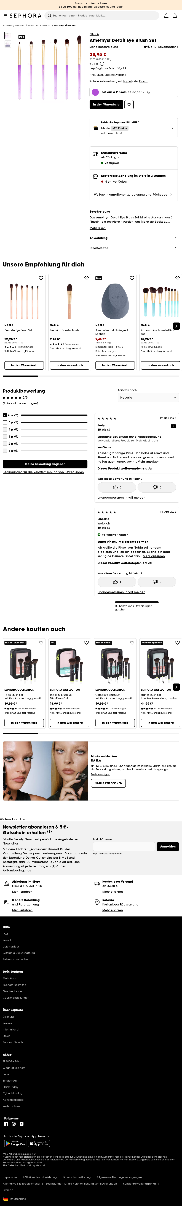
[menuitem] (166, 15)
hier (34, 1154)
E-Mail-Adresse (102, 839)
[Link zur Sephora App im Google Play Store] (15, 1143)
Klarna (143, 81)
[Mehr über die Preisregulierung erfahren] (102, 64)
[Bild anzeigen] (7, 35)
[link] (45, 464)
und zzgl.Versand (116, 74)
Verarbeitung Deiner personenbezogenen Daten (38, 853)
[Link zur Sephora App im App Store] (39, 1143)
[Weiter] (176, 326)
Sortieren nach (127, 390)
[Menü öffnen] (6, 15)
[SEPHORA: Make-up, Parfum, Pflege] (26, 15)
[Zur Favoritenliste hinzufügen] (41, 278)
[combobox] (148, 397)
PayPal (127, 81)
